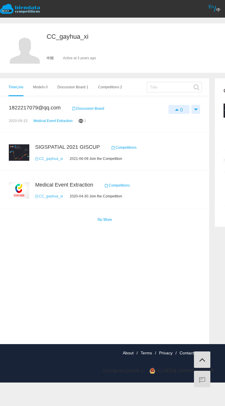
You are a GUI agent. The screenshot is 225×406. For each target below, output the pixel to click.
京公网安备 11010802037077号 (185, 370)
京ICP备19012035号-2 (123, 370)
